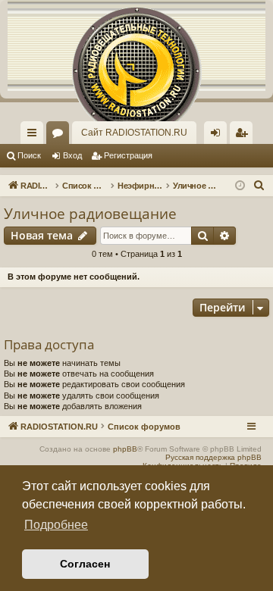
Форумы (60, 135)
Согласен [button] (85, 564)
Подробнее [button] (56, 524)
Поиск (29, 155)
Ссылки (35, 135)
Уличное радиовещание (90, 214)
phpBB (125, 449)
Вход (72, 155)
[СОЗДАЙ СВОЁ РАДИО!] (136, 45)
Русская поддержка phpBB (213, 457)
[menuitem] (241, 132)
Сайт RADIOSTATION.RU (134, 132)
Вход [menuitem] (219, 135)
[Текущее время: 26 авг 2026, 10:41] (240, 186)
